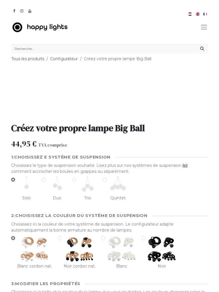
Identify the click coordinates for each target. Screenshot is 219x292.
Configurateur (64, 58)
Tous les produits (27, 58)
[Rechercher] (202, 49)
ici (184, 165)
